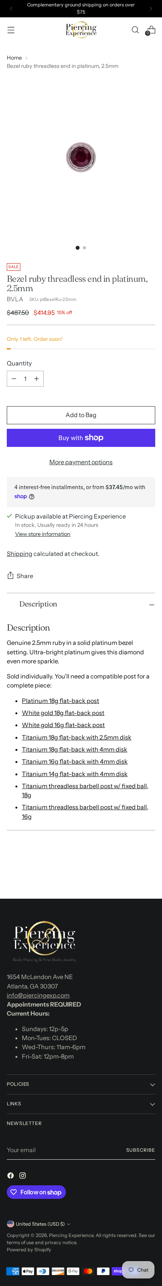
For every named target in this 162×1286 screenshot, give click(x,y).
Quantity (19, 363)
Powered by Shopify (29, 1249)
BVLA (15, 299)
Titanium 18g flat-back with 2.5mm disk (76, 737)
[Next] (150, 8)
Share (25, 576)
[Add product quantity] (36, 378)
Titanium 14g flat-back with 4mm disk (75, 774)
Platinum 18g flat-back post (60, 700)
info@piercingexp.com (38, 995)
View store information (42, 534)
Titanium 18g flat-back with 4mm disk (74, 749)
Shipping (19, 553)
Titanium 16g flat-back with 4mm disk (75, 761)
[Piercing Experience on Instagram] (23, 1177)
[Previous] (11, 8)
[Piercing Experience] (81, 29)
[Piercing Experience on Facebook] (11, 1177)
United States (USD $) (40, 1224)
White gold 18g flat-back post (63, 713)
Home (14, 57)
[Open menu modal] (10, 29)
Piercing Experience (71, 1235)
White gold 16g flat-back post (63, 725)
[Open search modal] (135, 29)
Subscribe (141, 1150)
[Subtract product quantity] (14, 378)
